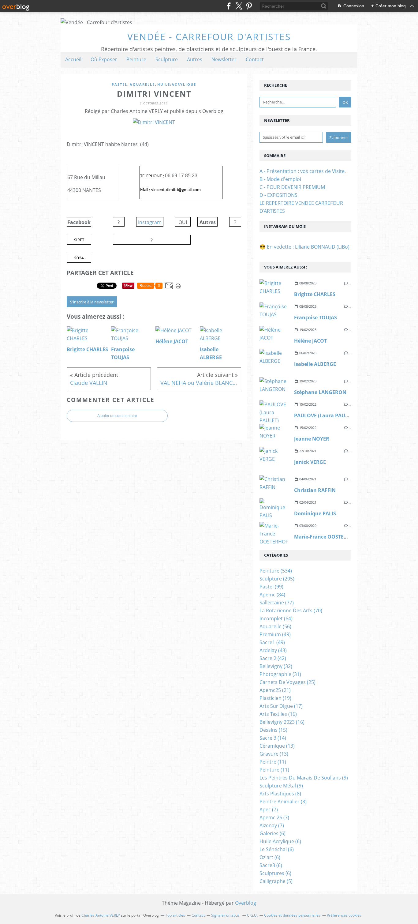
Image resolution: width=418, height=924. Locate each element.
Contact (255, 59)
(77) (276, 602)
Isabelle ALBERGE (315, 364)
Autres (194, 59)
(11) (272, 761)
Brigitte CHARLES (314, 294)
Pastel (119, 84)
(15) (273, 730)
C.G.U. (252, 915)
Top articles (175, 915)
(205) (276, 578)
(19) (275, 698)
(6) (272, 833)
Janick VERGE (310, 462)
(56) (275, 626)
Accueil (73, 59)
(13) (277, 745)
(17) (281, 706)
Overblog (245, 903)
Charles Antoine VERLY (100, 915)
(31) (280, 674)
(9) (303, 777)
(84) (272, 594)
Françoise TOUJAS (315, 317)
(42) (272, 658)
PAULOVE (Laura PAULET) (324, 415)
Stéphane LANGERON (320, 392)
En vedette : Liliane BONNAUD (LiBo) (308, 246)
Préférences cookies (344, 915)
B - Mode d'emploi (280, 179)
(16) (278, 714)
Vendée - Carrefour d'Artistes (209, 36)
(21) (275, 690)
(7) (268, 809)
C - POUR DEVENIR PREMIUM (292, 187)
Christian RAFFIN (315, 490)
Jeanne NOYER (311, 438)
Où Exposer (104, 59)
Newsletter (224, 59)
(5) (276, 881)
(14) (272, 737)
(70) (290, 610)
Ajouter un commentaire (117, 416)
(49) (275, 634)
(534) (275, 570)
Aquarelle (142, 84)
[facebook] (229, 5)
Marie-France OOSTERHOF (325, 536)
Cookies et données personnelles (292, 915)
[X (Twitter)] (239, 5)
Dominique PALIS (315, 513)
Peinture (136, 59)
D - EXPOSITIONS (278, 195)
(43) (273, 650)
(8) (280, 793)
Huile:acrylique (176, 84)
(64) (276, 618)
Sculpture (166, 59)
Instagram (150, 222)
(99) (271, 586)
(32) (275, 666)
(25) (287, 682)
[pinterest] (249, 5)
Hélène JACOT (310, 340)
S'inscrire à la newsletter (92, 302)
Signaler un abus (226, 915)
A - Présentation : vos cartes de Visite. (302, 171)
